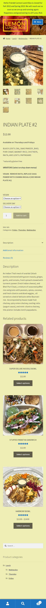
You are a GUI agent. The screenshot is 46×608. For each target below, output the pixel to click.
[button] (39, 49)
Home (8, 38)
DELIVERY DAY (9, 203)
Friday (14, 230)
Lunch (14, 38)
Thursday (22, 230)
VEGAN (6, 194)
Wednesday (23, 38)
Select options (23, 383)
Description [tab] (8, 242)
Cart (35, 601)
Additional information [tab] (13, 250)
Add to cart (21, 215)
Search (23, 603)
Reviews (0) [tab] (8, 257)
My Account (7, 603)
